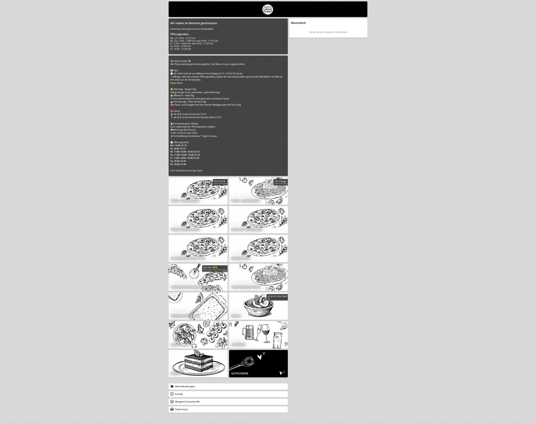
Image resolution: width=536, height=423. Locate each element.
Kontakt (179, 394)
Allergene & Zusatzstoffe (187, 401)
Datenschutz (181, 409)
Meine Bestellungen (185, 386)
